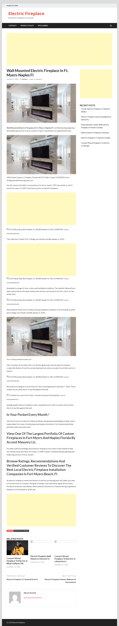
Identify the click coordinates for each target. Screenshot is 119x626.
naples (25, 531)
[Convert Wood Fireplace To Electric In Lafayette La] (65, 542)
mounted (18, 531)
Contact (13, 25)
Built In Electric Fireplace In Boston (95, 132)
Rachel (24, 79)
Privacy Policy (27, 25)
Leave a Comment (35, 79)
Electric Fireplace (26, 13)
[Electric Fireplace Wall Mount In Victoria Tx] (41, 542)
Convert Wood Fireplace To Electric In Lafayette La (65, 559)
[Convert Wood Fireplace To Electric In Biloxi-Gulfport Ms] (17, 556)
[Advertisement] (59, 49)
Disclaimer (43, 25)
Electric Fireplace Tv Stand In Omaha (95, 138)
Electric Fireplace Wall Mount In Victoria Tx (41, 557)
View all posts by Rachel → (34, 597)
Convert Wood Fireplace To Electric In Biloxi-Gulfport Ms (17, 561)
